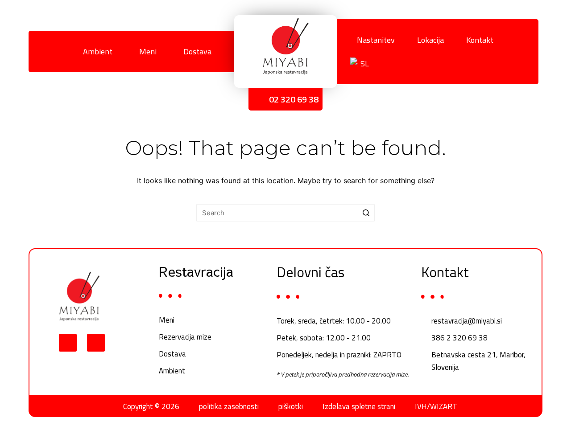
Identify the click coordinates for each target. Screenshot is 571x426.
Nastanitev (376, 40)
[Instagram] (96, 343)
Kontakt (479, 40)
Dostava (197, 51)
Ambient (97, 51)
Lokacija (430, 40)
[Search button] (366, 212)
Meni (148, 51)
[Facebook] (49, 52)
